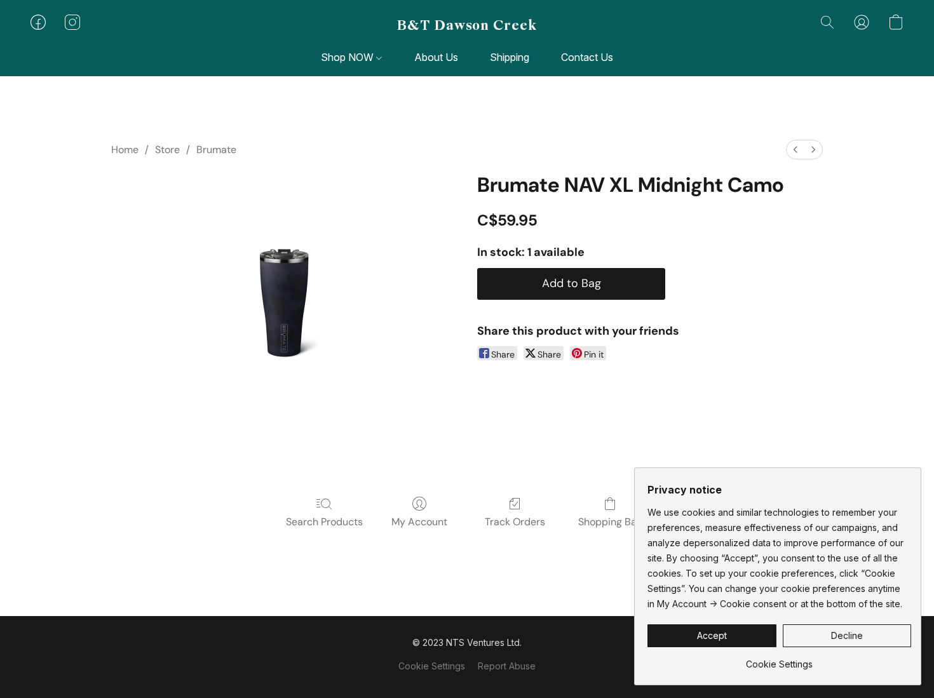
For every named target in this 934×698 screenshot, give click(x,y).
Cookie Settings (431, 666)
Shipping (509, 57)
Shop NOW (348, 57)
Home (125, 149)
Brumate (216, 149)
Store (167, 149)
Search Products (324, 521)
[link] (779, 659)
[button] (467, 25)
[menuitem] (795, 149)
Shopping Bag (610, 521)
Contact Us (587, 57)
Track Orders (515, 521)
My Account (419, 521)
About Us (436, 57)
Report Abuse (507, 666)
